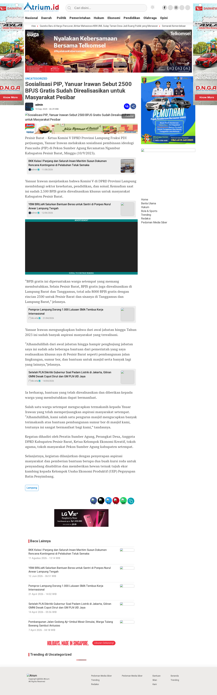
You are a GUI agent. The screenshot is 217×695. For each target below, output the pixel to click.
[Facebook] (164, 7)
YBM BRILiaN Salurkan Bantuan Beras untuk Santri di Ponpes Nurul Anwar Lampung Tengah (69, 206)
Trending (146, 215)
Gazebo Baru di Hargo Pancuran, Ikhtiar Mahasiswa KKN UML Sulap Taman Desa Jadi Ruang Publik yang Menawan (82, 26)
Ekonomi (113, 18)
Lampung (32, 488)
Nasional (31, 18)
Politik (61, 18)
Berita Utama (148, 203)
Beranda (175, 675)
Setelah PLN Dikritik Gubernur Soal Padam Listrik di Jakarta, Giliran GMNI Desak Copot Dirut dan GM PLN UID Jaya (69, 374)
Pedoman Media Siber (154, 222)
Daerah (46, 18)
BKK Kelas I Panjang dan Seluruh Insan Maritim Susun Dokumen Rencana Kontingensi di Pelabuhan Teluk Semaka (67, 163)
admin (39, 105)
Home (144, 200)
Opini (164, 18)
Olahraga (150, 18)
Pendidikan (132, 18)
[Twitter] (170, 7)
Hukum (99, 18)
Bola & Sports (149, 211)
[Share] (133, 106)
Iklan (155, 680)
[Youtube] (181, 7)
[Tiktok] (187, 7)
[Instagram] (176, 7)
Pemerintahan (80, 18)
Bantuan (157, 675)
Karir (155, 684)
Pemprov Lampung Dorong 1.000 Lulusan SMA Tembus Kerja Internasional (65, 312)
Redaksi (146, 219)
